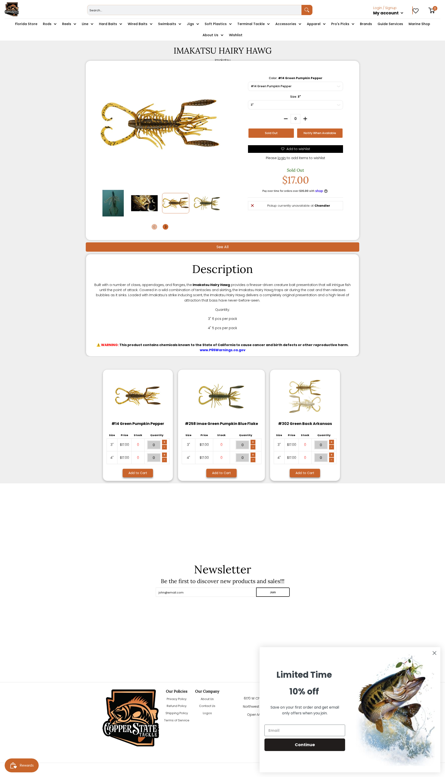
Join (273, 592)
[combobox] (194, 10)
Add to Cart (137, 473)
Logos (207, 713)
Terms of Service (176, 720)
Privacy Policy (177, 699)
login (282, 158)
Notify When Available (320, 133)
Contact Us (207, 706)
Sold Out (271, 133)
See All (222, 247)
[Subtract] (286, 119)
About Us (207, 699)
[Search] (307, 10)
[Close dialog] (434, 653)
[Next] (165, 227)
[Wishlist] (416, 9)
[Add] (305, 119)
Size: (295, 97)
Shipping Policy (176, 713)
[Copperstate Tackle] (12, 9)
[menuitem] (393, 18)
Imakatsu (222, 60)
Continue (305, 745)
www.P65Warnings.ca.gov (222, 350)
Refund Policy (177, 706)
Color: (295, 78)
